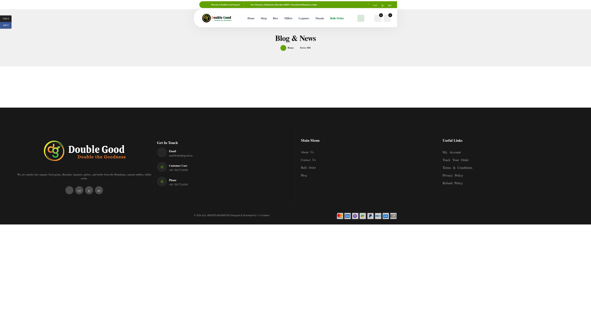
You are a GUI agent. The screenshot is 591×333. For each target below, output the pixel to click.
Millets (288, 18)
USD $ (7, 19)
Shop (264, 18)
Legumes (304, 18)
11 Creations (263, 215)
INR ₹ (7, 25)
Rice (275, 18)
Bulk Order (337, 18)
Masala (319, 18)
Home (251, 18)
